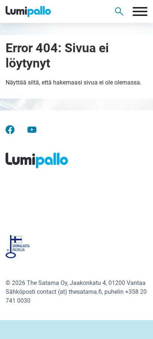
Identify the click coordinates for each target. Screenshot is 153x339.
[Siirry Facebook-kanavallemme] (10, 129)
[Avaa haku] (119, 11)
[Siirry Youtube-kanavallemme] (31, 129)
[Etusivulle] (41, 11)
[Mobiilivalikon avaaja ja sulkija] (140, 11)
